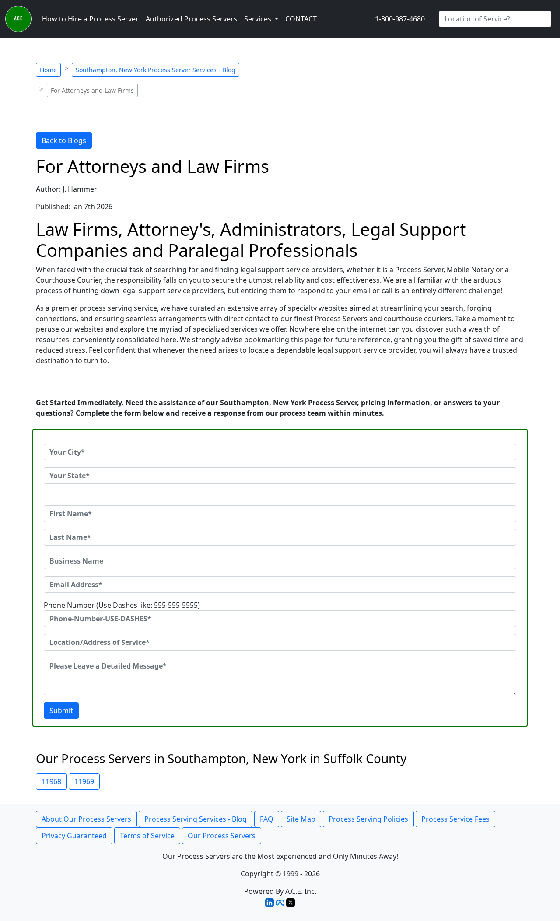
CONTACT (301, 19)
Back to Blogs (64, 140)
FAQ (266, 819)
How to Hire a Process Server (90, 19)
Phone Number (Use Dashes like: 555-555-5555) (122, 605)
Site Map (301, 819)
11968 (51, 781)
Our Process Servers (222, 835)
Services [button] (258, 19)
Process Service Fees (455, 819)
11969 (84, 781)
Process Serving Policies (368, 819)
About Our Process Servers (86, 819)
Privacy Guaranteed (74, 835)
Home (48, 70)
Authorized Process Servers (191, 19)
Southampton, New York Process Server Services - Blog (155, 70)
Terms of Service (147, 835)
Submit (61, 710)
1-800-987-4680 (400, 19)
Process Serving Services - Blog (195, 819)
